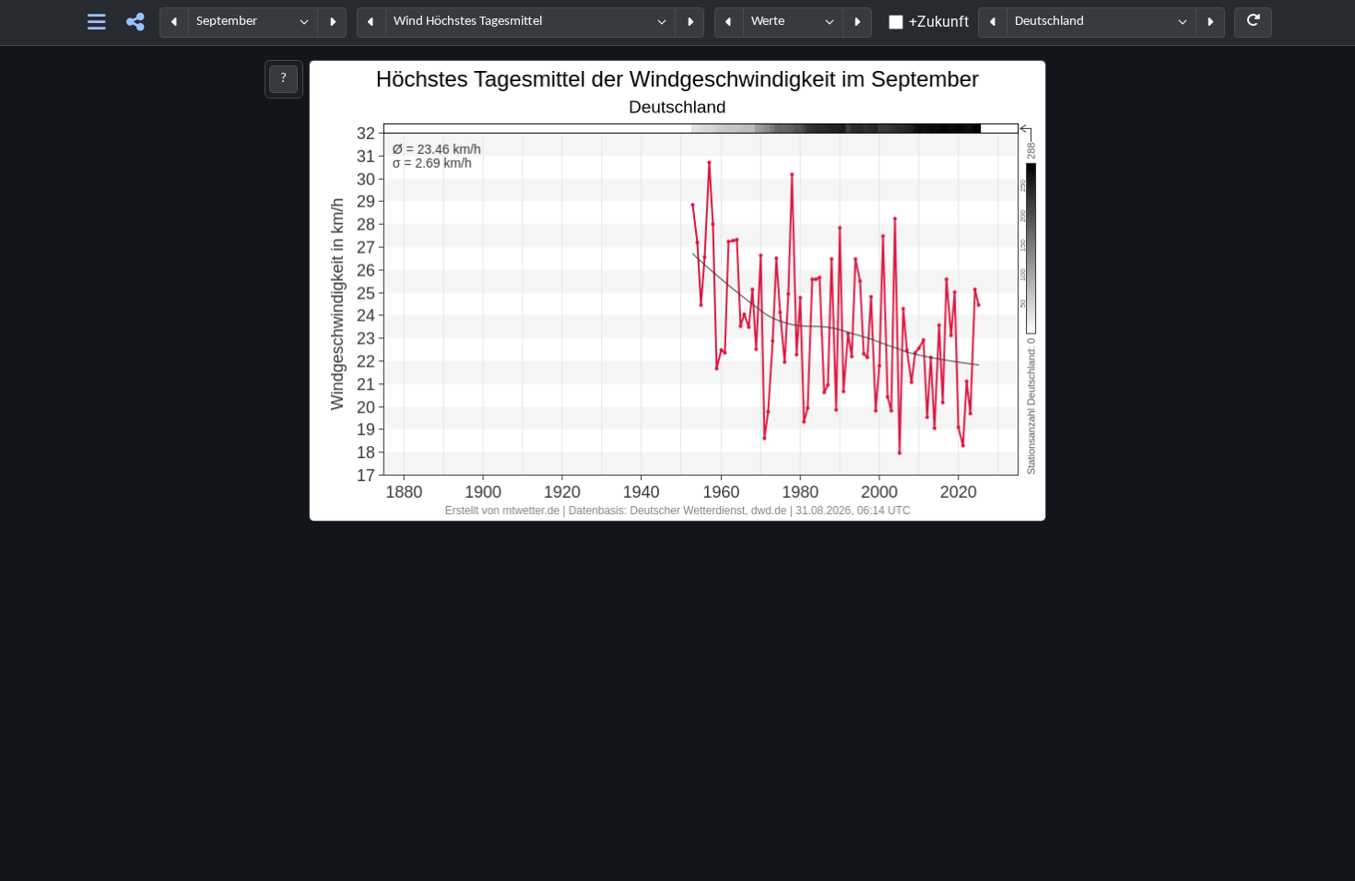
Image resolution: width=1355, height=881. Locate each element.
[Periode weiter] (332, 22)
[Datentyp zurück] (729, 22)
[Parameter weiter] (689, 22)
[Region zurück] (992, 22)
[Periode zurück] (174, 22)
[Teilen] (135, 22)
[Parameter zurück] (371, 22)
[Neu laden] (1253, 22)
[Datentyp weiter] (857, 22)
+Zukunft (939, 21)
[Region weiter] (1210, 22)
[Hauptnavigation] (97, 22)
